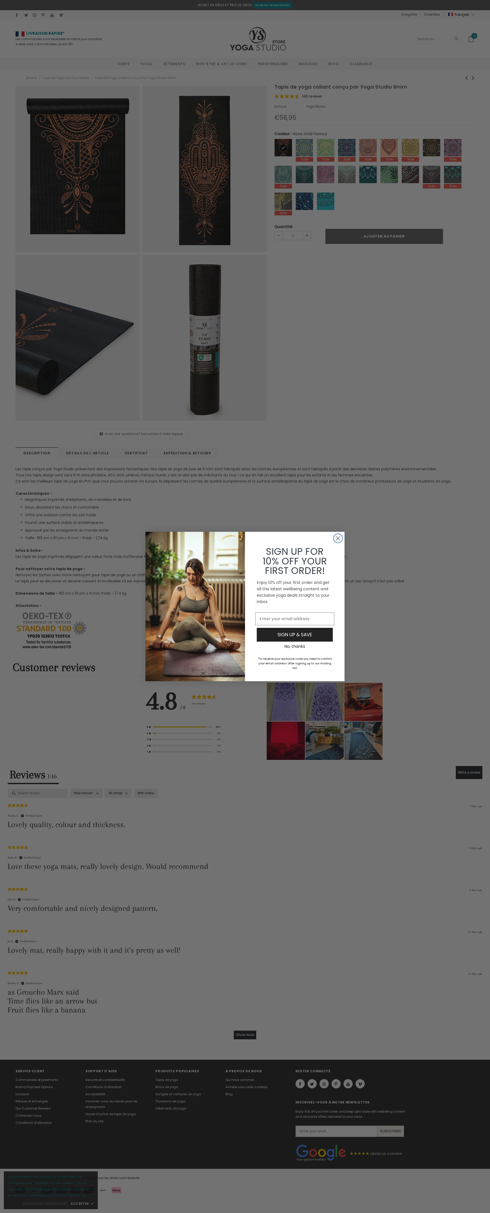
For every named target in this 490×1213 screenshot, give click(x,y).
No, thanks (294, 646)
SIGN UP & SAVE (294, 634)
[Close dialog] (338, 538)
